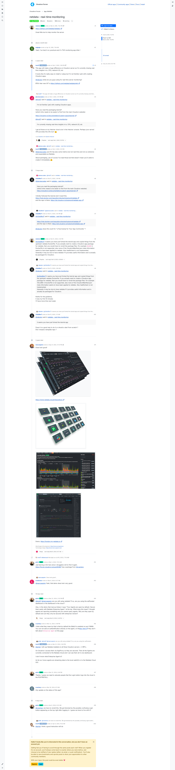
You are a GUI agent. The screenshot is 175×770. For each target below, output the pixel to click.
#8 (95, 239)
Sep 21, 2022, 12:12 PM (55, 344)
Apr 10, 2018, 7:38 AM (52, 47)
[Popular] (2, 13)
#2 (95, 47)
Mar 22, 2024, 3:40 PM (59, 644)
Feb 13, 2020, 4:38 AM (54, 268)
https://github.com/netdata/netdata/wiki (64, 83)
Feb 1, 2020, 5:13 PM (58, 149)
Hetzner (52, 136)
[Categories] (2, 2)
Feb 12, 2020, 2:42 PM (56, 239)
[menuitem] (172, 2)
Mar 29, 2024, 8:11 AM (53, 687)
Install (143, 4)
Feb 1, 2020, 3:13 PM (55, 97)
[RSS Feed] (72, 21)
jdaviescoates (40, 97)
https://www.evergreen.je (56, 546)
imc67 (37, 65)
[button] (2, 764)
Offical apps (112, 4)
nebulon (38, 26)
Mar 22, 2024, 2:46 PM (53, 623)
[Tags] (2, 9)
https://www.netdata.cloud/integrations (49, 400)
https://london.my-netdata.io (50, 541)
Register (34, 764)
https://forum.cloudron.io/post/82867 (48, 567)
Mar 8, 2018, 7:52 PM (56, 26)
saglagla (38, 47)
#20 (95, 723)
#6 (95, 178)
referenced (44, 557)
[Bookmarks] (2, 16)
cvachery (38, 623)
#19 (95, 705)
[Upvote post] (90, 37)
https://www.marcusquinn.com (54, 548)
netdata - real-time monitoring (56, 99)
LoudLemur (39, 580)
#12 (95, 562)
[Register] (172, 5)
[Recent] (2, 5)
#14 (95, 598)
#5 (95, 149)
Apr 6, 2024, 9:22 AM (55, 705)
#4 (95, 97)
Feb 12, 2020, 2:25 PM (54, 213)
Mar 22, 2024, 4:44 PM (55, 672)
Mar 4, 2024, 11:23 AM (55, 562)
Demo (132, 4)
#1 (95, 26)
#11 (95, 344)
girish (37, 562)
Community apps (123, 4)
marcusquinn (39, 344)
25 (94, 37)
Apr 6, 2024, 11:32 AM (59, 723)
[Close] (93, 741)
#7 (95, 213)
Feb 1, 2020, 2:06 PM (59, 65)
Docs (137, 4)
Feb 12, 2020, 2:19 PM (54, 178)
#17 (95, 672)
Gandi (47, 136)
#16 (95, 644)
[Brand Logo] (32, 4)
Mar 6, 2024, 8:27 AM (54, 580)
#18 (95, 687)
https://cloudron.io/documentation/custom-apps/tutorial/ (55, 116)
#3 (95, 65)
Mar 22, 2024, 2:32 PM (55, 598)
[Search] (2, 20)
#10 (95, 314)
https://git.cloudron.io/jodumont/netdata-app (66, 200)
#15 (95, 623)
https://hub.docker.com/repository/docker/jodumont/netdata (56, 198)
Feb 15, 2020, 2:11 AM (54, 314)
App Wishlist (34, 21)
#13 (95, 580)
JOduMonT (39, 178)
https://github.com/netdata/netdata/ (48, 29)
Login (40, 764)
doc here (83, 629)
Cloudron (40, 136)
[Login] (172, 2)
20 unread (106, 55)
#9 (95, 268)
